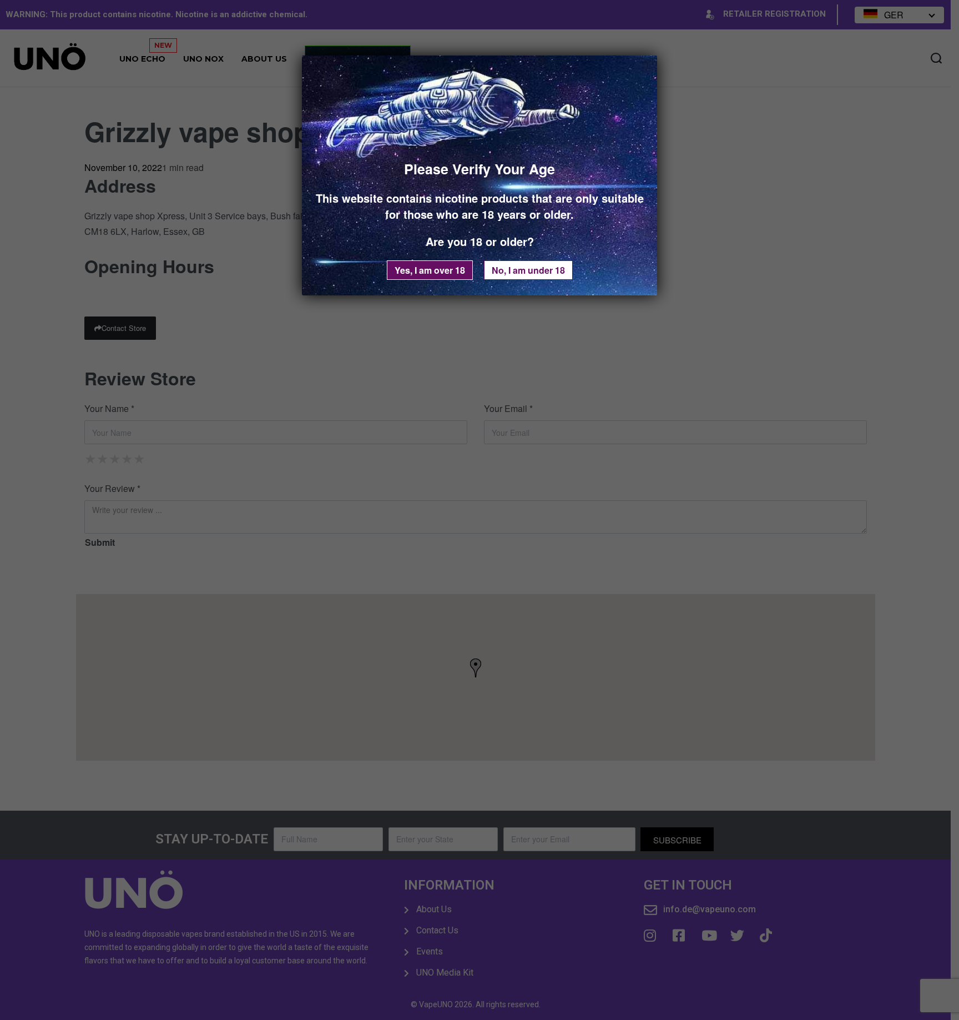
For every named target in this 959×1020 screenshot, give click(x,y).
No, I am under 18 (528, 270)
